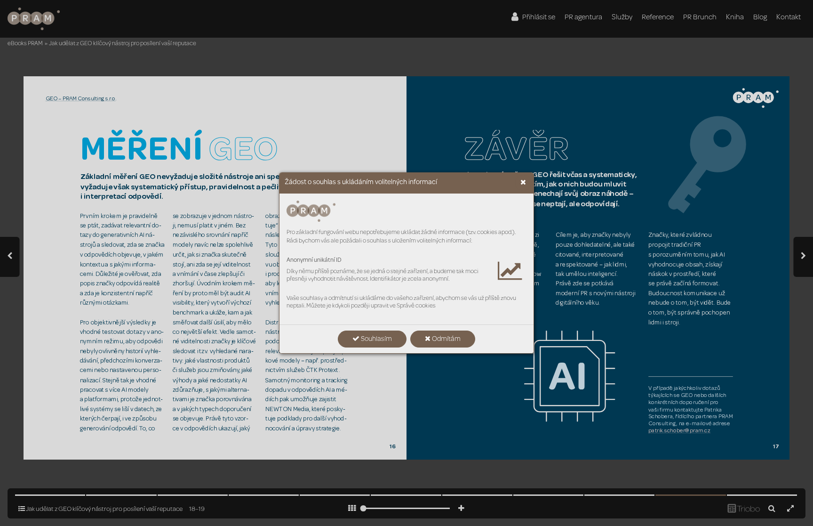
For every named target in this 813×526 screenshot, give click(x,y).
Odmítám (445, 339)
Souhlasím (375, 339)
